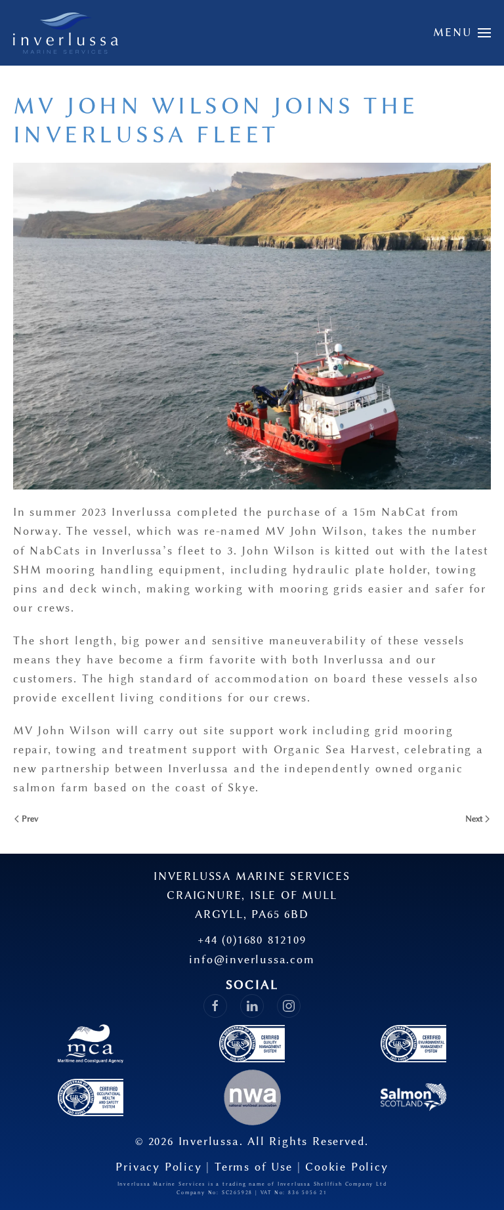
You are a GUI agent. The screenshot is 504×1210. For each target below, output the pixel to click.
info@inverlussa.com (251, 959)
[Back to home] (65, 33)
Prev (30, 818)
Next (474, 818)
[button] (462, 33)
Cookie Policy (346, 1166)
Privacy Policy (158, 1166)
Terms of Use (254, 1166)
